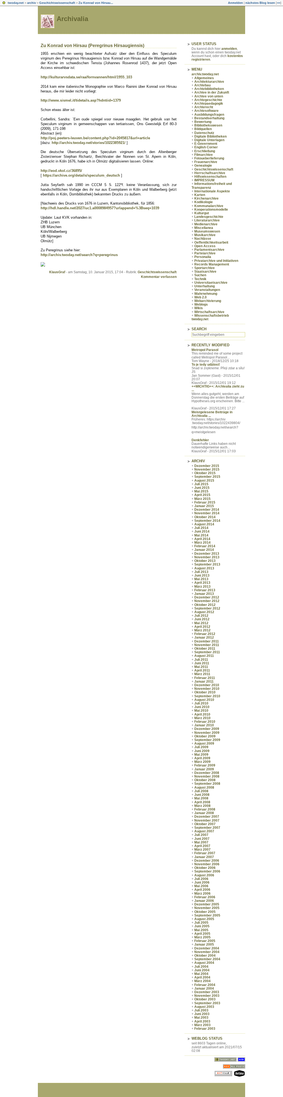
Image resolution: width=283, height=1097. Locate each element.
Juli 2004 (201, 967)
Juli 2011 (201, 660)
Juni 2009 (201, 751)
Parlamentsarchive (209, 250)
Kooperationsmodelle (211, 209)
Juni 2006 (201, 882)
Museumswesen (207, 231)
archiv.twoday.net (205, 74)
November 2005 (206, 908)
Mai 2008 (201, 798)
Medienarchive (206, 224)
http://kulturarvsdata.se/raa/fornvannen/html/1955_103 (86, 77)
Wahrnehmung (205, 294)
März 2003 (202, 1025)
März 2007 (202, 849)
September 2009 (207, 740)
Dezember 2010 (206, 685)
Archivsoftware (206, 111)
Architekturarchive (209, 82)
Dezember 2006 (206, 861)
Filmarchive (203, 155)
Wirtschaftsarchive (209, 312)
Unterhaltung (204, 286)
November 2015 (206, 469)
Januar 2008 (204, 813)
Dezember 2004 (206, 948)
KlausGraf (57, 272)
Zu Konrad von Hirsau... (95, 2)
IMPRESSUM (204, 180)
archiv (31, 2)
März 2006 (202, 893)
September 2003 (207, 1003)
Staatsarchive (205, 271)
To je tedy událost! (206, 364)
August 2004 (204, 963)
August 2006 (204, 875)
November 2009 (206, 733)
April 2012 (202, 627)
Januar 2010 (204, 725)
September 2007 (207, 828)
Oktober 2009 (205, 736)
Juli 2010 (201, 703)
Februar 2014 (204, 546)
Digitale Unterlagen (209, 140)
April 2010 (202, 714)
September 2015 (207, 477)
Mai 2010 (201, 711)
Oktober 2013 (205, 561)
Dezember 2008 (206, 773)
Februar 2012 (204, 634)
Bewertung (202, 122)
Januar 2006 (204, 901)
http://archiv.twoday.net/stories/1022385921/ (88, 143)
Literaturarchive (207, 220)
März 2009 (202, 762)
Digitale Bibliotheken (210, 136)
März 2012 (202, 630)
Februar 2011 (204, 678)
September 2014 (207, 521)
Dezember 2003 (206, 992)
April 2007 (202, 846)
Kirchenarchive (206, 198)
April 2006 (202, 890)
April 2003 (202, 1021)
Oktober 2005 (205, 912)
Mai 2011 (201, 667)
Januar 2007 (204, 857)
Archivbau (202, 85)
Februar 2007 (204, 853)
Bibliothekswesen (208, 125)
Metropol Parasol (205, 350)
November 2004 (206, 952)
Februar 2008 (204, 809)
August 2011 (204, 656)
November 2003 (206, 996)
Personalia (202, 257)
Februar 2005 (204, 941)
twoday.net (16, 2)
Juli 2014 (201, 528)
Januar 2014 (204, 550)
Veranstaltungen (207, 290)
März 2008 (202, 806)
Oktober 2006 (205, 868)
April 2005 (202, 934)
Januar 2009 (204, 769)
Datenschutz (204, 133)
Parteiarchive (205, 253)
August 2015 (204, 480)
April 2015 (202, 495)
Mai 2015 (201, 491)
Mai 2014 (201, 535)
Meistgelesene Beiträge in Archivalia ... (212, 414)
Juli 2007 (201, 835)
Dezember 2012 (206, 597)
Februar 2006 (204, 897)
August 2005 (204, 919)
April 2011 (202, 670)
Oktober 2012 (205, 605)
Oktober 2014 (205, 517)
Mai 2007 (201, 842)
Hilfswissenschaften (210, 177)
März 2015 (202, 499)
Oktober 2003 (205, 999)
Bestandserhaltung (209, 118)
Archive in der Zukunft (211, 92)
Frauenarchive (205, 162)
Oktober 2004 (205, 955)
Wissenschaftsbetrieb (211, 316)
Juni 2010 (201, 707)
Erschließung (204, 151)
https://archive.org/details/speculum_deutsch (81, 175)
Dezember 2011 (206, 641)
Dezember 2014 (206, 510)
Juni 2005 (201, 926)
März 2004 (202, 981)
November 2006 (206, 864)
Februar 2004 (204, 985)
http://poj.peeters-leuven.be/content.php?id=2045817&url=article (95, 138)
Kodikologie (203, 202)
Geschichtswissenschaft (57, 2)
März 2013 (202, 586)
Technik (200, 279)
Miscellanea (203, 228)
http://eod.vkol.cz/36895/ (61, 171)
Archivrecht (203, 107)
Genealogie (203, 165)
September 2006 (207, 871)
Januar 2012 (204, 637)
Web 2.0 (200, 297)
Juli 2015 (201, 484)
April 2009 (202, 758)
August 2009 (204, 743)
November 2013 (206, 557)
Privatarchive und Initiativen (216, 261)
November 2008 (206, 776)
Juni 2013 (201, 575)
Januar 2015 (204, 506)
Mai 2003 (201, 1017)
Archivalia (72, 18)
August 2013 (204, 568)
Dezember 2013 (206, 554)
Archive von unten (208, 96)
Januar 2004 (204, 988)
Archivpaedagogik (208, 103)
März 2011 (202, 674)
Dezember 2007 (206, 817)
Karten (199, 195)
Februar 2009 (204, 765)
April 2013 (202, 583)
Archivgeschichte (208, 100)
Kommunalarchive (208, 206)
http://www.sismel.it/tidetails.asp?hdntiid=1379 (81, 100)
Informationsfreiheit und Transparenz (212, 185)
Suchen (200, 275)
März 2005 (202, 937)
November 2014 (206, 513)
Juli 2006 (201, 879)
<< (278, 2)
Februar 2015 (204, 502)
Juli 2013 (201, 572)
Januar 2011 (204, 681)
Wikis (198, 308)
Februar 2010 (204, 722)
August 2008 (204, 787)
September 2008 (207, 784)
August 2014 (204, 524)
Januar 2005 (204, 944)
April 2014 (202, 539)
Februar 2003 (204, 1029)
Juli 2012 (201, 616)
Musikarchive (205, 235)
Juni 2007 (201, 839)
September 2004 (207, 959)
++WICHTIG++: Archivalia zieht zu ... (218, 388)
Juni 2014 (201, 531)
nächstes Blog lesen (260, 2)
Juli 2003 (201, 1010)
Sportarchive (204, 268)
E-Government (205, 144)
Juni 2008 (201, 795)
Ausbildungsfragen (209, 115)
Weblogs (201, 304)
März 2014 (202, 542)
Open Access (205, 246)
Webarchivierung (207, 301)
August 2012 (204, 612)
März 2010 (202, 718)
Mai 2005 (201, 930)
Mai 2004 (201, 974)
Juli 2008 (201, 791)
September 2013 (207, 564)
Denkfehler (200, 440)
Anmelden (235, 2)
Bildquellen (203, 129)
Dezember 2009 (206, 729)
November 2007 (206, 820)
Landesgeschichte (208, 217)
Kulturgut (201, 213)
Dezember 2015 (206, 466)
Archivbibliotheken (209, 89)
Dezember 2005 (206, 904)
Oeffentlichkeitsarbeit (211, 242)
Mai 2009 (201, 755)
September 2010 (207, 696)
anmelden (229, 49)
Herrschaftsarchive (209, 173)
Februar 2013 (204, 590)
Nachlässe (202, 239)
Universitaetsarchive (210, 283)
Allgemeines (204, 78)
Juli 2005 (201, 923)
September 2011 (207, 652)
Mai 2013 (201, 579)
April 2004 (202, 977)
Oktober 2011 (204, 649)
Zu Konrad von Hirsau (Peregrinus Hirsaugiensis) (92, 45)
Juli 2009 (201, 747)
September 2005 (207, 915)
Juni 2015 (201, 488)
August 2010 (204, 700)
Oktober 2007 (205, 824)
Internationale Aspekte (212, 191)
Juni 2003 (201, 1014)
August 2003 (204, 1007)
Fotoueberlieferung (209, 158)
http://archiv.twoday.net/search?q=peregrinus (79, 255)
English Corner (206, 147)
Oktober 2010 (205, 692)
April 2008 (202, 802)
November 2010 (206, 689)
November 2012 (206, 601)
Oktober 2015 (205, 473)
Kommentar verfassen (159, 277)
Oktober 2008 (205, 780)
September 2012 (207, 608)
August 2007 (204, 831)
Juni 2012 (201, 619)
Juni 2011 (201, 663)
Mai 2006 (201, 886)
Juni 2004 (201, 970)
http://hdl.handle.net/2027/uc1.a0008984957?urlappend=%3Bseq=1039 (100, 208)
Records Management (211, 264)
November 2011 (206, 645)
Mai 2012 (201, 623)
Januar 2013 (204, 594)
